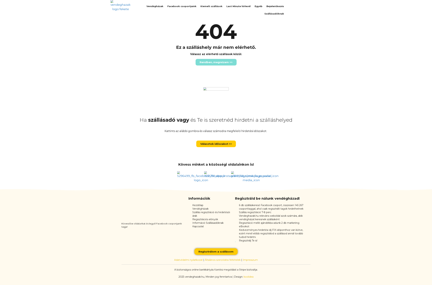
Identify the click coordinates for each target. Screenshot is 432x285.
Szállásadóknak (274, 13)
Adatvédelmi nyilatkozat (188, 259)
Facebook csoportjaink (181, 6)
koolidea (248, 276)
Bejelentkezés (275, 6)
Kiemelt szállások (211, 6)
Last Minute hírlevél (238, 6)
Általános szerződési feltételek (223, 259)
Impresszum (250, 259)
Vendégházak (154, 6)
